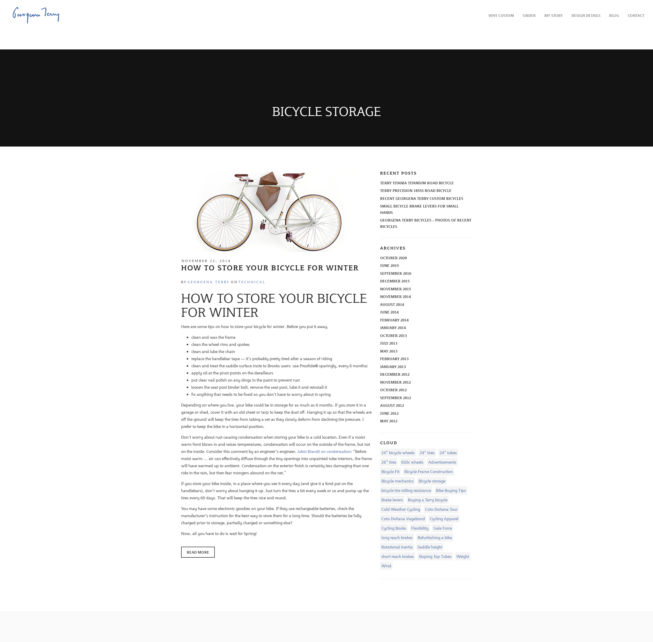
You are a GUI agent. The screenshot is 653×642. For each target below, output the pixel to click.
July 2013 (388, 343)
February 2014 (394, 320)
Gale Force (442, 528)
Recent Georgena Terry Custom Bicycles (421, 198)
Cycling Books (393, 528)
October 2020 (393, 257)
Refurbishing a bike (435, 537)
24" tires (427, 452)
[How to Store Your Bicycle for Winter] (269, 211)
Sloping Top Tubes (435, 556)
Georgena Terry (208, 282)
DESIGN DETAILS (585, 15)
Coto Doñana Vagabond (403, 518)
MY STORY (553, 15)
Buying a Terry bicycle (427, 499)
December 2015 (395, 281)
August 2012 (392, 405)
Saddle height (430, 546)
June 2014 (389, 312)
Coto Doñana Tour (441, 509)
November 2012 (395, 382)
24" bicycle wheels (398, 452)
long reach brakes (397, 537)
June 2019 (389, 265)
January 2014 (393, 327)
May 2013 (388, 351)
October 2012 (393, 389)
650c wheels (412, 462)
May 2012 (388, 420)
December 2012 (395, 374)
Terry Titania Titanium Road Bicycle (417, 182)
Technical (252, 282)
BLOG (614, 15)
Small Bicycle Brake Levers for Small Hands (419, 209)
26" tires (388, 462)
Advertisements (442, 462)
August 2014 (392, 304)
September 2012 (395, 397)
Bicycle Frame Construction (428, 471)
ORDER (529, 15)
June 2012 (389, 413)
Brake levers (392, 499)
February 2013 (394, 358)
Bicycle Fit (390, 471)
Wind (386, 565)
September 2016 (395, 273)
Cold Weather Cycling (400, 509)
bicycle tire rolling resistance (406, 490)
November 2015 (395, 288)
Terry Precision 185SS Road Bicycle (415, 190)
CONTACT (636, 15)
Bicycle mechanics (397, 480)
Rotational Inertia (397, 546)
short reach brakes (397, 556)
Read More (198, 552)
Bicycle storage (432, 480)
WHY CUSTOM (501, 15)
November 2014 (395, 296)
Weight (462, 556)
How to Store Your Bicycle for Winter (270, 267)
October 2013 (393, 335)
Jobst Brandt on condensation (324, 451)
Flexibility (420, 528)
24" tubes (448, 452)
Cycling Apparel (444, 518)
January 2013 (393, 366)
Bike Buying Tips (451, 490)
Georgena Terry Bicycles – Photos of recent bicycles (425, 223)
